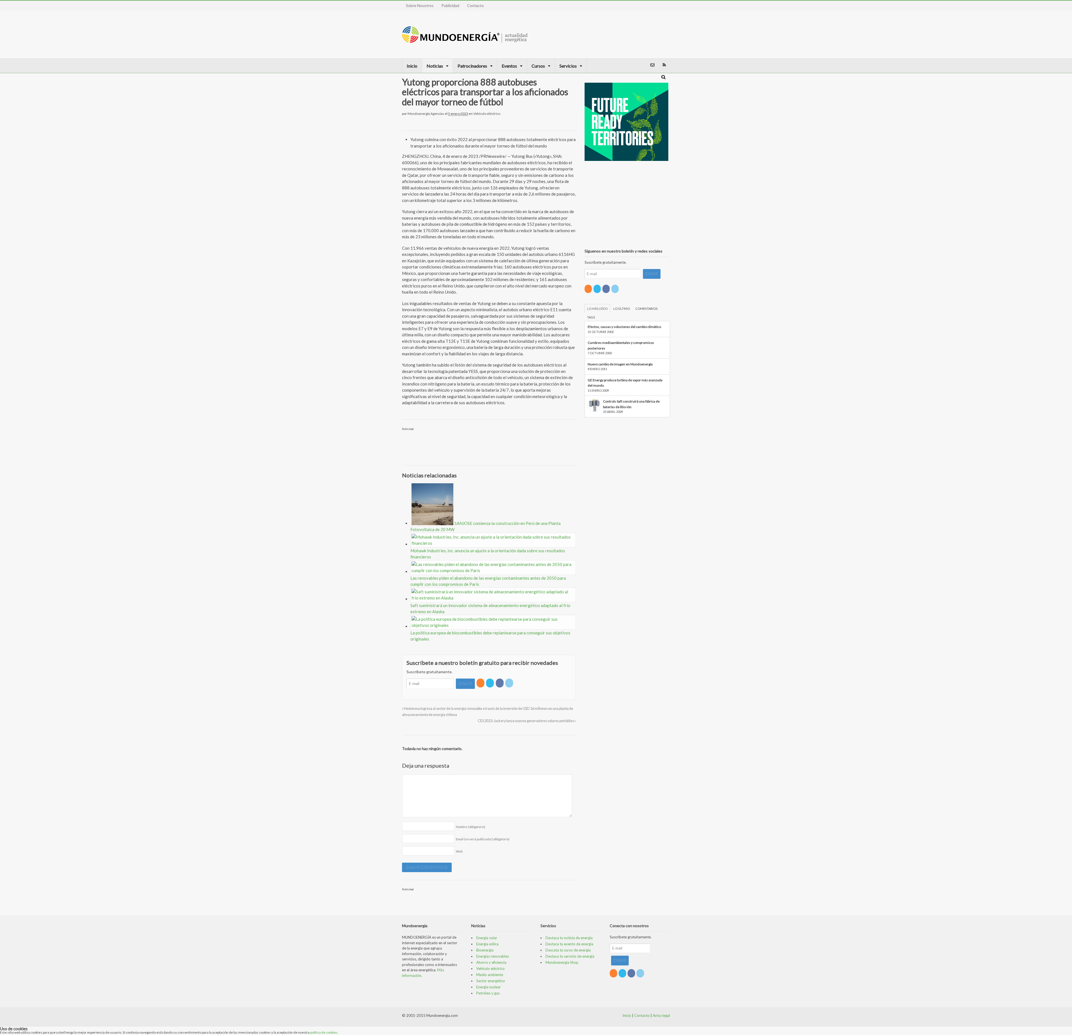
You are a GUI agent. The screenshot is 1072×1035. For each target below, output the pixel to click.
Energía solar (486, 938)
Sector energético (490, 981)
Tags (591, 317)
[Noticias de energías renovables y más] (465, 40)
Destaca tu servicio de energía (569, 956)
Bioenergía (485, 950)
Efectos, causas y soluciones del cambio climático (624, 327)
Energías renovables (492, 956)
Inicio (412, 65)
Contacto (475, 5)
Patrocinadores (472, 65)
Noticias (435, 65)
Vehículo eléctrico (486, 113)
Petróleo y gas (488, 993)
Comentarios (646, 308)
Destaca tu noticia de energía (569, 938)
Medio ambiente (489, 974)
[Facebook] (500, 683)
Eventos (509, 65)
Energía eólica (487, 944)
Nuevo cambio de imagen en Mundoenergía (620, 364)
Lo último (621, 308)
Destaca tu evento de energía (569, 944)
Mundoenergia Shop (561, 962)
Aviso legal (661, 1015)
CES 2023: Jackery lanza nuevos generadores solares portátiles (526, 721)
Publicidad (450, 5)
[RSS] (481, 683)
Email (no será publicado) (482, 839)
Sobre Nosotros (420, 5)
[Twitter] (490, 683)
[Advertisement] (640, 34)
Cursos (538, 65)
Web (459, 851)
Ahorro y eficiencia (491, 962)
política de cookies (324, 1032)
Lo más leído (597, 308)
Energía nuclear (488, 987)
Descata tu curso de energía (568, 950)
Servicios (568, 65)
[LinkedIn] (509, 683)
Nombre (470, 827)
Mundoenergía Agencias (426, 113)
